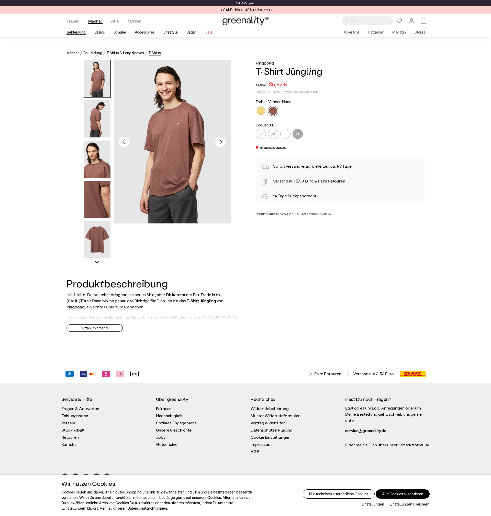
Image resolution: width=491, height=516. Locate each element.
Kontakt (68, 444)
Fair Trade (202, 294)
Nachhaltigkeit (169, 415)
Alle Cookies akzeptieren (402, 494)
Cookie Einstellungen (271, 437)
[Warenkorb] (423, 20)
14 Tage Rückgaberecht (294, 195)
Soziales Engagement (176, 422)
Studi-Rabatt (73, 429)
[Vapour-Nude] (273, 111)
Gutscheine (166, 444)
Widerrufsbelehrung (270, 408)
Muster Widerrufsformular (275, 415)
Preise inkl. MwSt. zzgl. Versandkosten (287, 92)
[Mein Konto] (411, 20)
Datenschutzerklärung (272, 429)
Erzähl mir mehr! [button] (95, 328)
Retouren (70, 437)
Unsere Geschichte (174, 429)
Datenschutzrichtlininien (147, 508)
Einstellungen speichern (409, 504)
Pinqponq (265, 62)
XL (297, 133)
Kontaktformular (413, 444)
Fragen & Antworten (80, 408)
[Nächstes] (220, 142)
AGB (255, 451)
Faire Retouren (331, 180)
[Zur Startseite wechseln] (245, 20)
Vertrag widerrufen (268, 422)
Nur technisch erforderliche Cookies (338, 494)
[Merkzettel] (399, 20)
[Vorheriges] (124, 142)
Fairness (163, 408)
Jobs (160, 437)
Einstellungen (373, 504)
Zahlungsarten (74, 415)
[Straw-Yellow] (260, 110)
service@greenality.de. (366, 430)
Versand (246, 3)
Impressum (261, 444)
